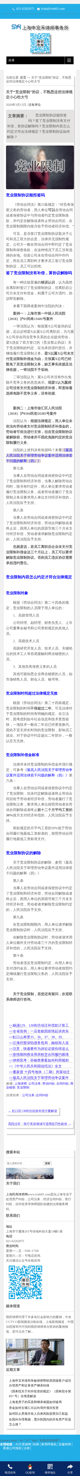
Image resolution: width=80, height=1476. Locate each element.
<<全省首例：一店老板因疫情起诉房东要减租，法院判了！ (39, 1031)
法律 (26, 1448)
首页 (23, 77)
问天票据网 (23, 1444)
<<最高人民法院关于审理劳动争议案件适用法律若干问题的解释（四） (39, 1078)
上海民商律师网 (17, 1194)
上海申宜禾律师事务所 (45, 27)
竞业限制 (23, 1087)
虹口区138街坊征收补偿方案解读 (32, 1111)
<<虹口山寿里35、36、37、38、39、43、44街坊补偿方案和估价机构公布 (37, 1037)
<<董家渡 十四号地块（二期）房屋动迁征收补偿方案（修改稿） (39, 1072)
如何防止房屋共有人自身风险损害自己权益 (38, 1413)
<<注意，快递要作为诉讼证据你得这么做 (39, 1049)
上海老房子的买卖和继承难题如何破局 (35, 1402)
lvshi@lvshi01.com (53, 8)
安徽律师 (65, 1444)
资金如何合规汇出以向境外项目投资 (34, 1407)
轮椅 (36, 1444)
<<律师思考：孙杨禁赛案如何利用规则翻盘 (39, 1060)
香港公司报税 (12, 1448)
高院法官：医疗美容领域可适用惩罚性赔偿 (39, 1124)
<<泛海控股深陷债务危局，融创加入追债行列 (39, 1043)
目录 (11, 60)
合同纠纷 (62, 1083)
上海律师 (20, 1083)
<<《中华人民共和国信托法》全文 (35, 1066)
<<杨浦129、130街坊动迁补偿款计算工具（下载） (39, 1025)
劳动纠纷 (48, 1083)
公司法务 (34, 1083)
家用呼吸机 (49, 1444)
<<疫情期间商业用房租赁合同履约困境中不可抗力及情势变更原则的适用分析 (39, 1055)
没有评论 (34, 104)
